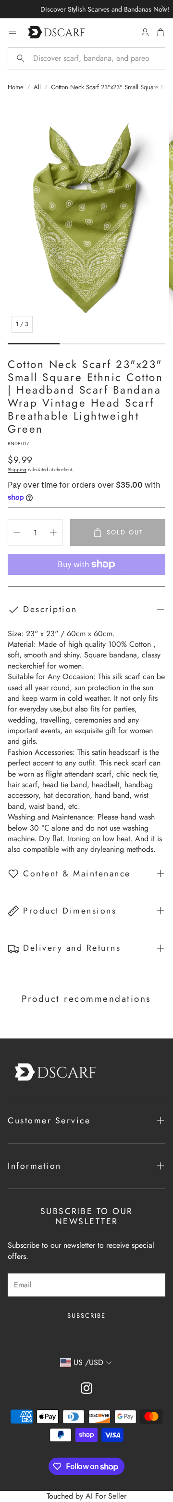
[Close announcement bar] (163, 7)
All (37, 87)
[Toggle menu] (12, 32)
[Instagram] (86, 1388)
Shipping (17, 469)
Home (16, 87)
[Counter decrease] (16, 532)
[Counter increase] (53, 532)
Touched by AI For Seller (86, 1496)
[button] (86, 58)
